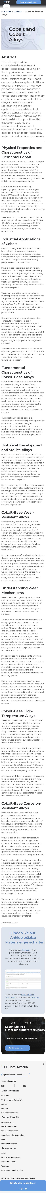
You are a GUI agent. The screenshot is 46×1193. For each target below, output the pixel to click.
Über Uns (5, 1095)
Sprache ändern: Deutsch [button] (12, 1075)
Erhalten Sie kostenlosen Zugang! (23, 1185)
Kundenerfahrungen (9, 1131)
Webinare (5, 1166)
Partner (4, 1104)
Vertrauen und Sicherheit (11, 1100)
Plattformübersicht (9, 1126)
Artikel (3, 1153)
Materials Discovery (9, 1144)
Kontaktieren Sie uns (9, 1113)
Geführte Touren (8, 1162)
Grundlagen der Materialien (12, 1135)
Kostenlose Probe (28, 2)
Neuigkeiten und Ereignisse (12, 1170)
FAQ (3, 1139)
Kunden (4, 1108)
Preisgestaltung (7, 1122)
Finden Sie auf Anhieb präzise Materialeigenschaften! (25, 937)
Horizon (35, 997)
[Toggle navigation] (6, 6)
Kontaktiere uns (17, 1048)
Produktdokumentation (11, 1157)
